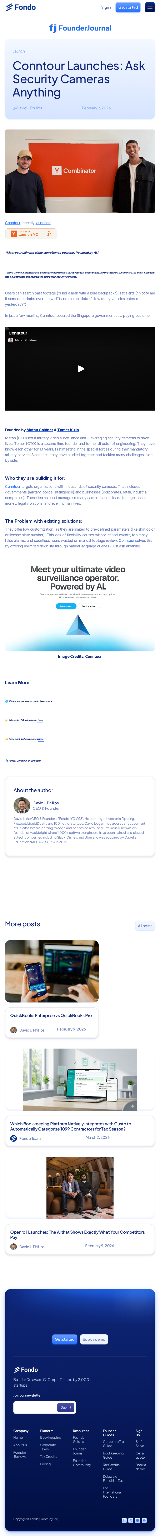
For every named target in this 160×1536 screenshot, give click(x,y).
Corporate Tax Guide (113, 1444)
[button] (150, 7)
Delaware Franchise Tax (113, 1478)
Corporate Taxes (48, 1447)
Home (18, 1437)
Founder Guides (79, 1439)
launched (43, 223)
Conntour (12, 223)
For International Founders (112, 1492)
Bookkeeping (50, 1437)
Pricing (45, 1464)
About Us (20, 1445)
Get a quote (140, 1455)
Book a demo (141, 1467)
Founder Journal (79, 1451)
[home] (26, 7)
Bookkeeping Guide (113, 1455)
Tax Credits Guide (111, 1467)
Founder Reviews (19, 1454)
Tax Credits (48, 1456)
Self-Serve (140, 1444)
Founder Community (82, 1463)
